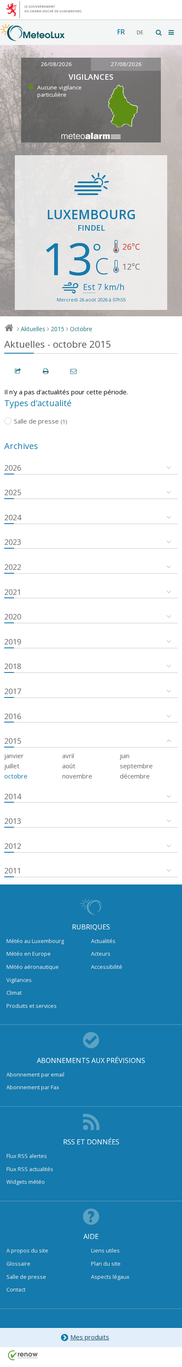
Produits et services (31, 1006)
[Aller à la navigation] (172, 32)
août (68, 766)
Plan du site (106, 1263)
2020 (12, 616)
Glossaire (18, 1263)
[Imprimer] (46, 371)
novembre (77, 776)
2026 (12, 468)
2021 (12, 592)
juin (125, 755)
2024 (12, 517)
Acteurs (100, 953)
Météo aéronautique (32, 967)
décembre (135, 776)
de (140, 32)
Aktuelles (33, 329)
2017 (12, 691)
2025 (12, 492)
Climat (14, 992)
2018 (12, 666)
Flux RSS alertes (26, 1156)
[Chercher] (159, 32)
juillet (11, 766)
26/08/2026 (56, 64)
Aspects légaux (110, 1277)
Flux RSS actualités (29, 1169)
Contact (15, 1289)
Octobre (81, 329)
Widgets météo (25, 1182)
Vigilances (19, 980)
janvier (14, 755)
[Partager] (18, 371)
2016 (12, 716)
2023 (12, 542)
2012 (12, 846)
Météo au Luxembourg (35, 941)
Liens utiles (105, 1250)
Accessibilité (106, 967)
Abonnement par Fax (32, 1087)
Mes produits (89, 1337)
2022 (12, 567)
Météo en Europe (28, 953)
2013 (12, 821)
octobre (16, 776)
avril (68, 755)
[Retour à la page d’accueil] (32, 37)
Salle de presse (26, 1277)
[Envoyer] (74, 371)
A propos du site (27, 1250)
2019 (12, 641)
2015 (57, 329)
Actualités (103, 941)
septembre (136, 766)
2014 (12, 796)
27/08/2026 (126, 64)
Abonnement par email (35, 1074)
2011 (12, 870)
